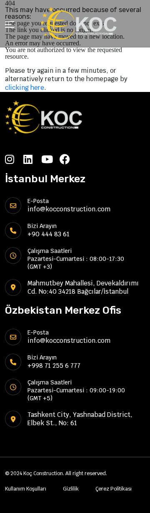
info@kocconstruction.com (69, 209)
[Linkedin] (32, 159)
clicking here (24, 88)
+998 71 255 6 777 (54, 365)
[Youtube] (50, 159)
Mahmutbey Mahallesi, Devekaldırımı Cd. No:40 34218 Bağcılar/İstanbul (83, 287)
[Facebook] (69, 159)
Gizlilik (71, 489)
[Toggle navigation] (9, 25)
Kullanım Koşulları (25, 489)
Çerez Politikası (113, 489)
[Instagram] (14, 159)
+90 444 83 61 (49, 234)
